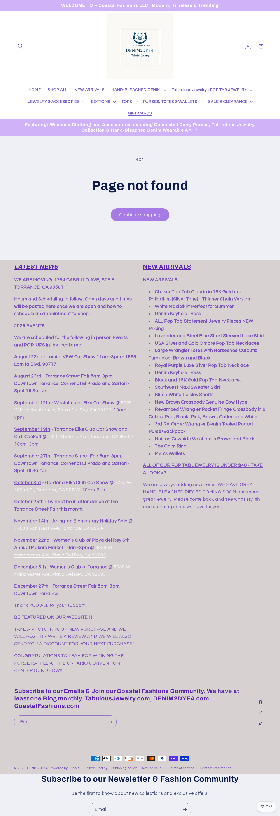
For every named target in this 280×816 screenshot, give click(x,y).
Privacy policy (97, 768)
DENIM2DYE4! (38, 768)
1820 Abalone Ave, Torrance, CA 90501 (90, 436)
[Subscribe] (110, 722)
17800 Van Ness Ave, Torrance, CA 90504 (59, 528)
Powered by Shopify (65, 768)
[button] (20, 46)
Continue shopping (140, 215)
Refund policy (152, 768)
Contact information (215, 768)
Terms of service (182, 768)
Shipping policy (125, 768)
